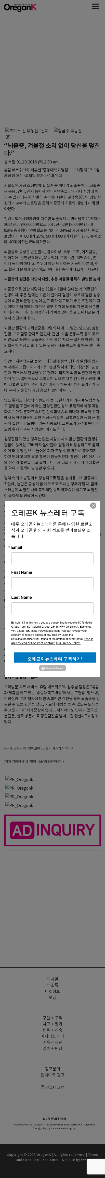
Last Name (21, 597)
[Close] (93, 505)
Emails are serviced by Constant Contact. (52, 641)
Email (16, 547)
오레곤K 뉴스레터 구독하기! (55, 659)
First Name (21, 572)
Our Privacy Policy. (68, 643)
